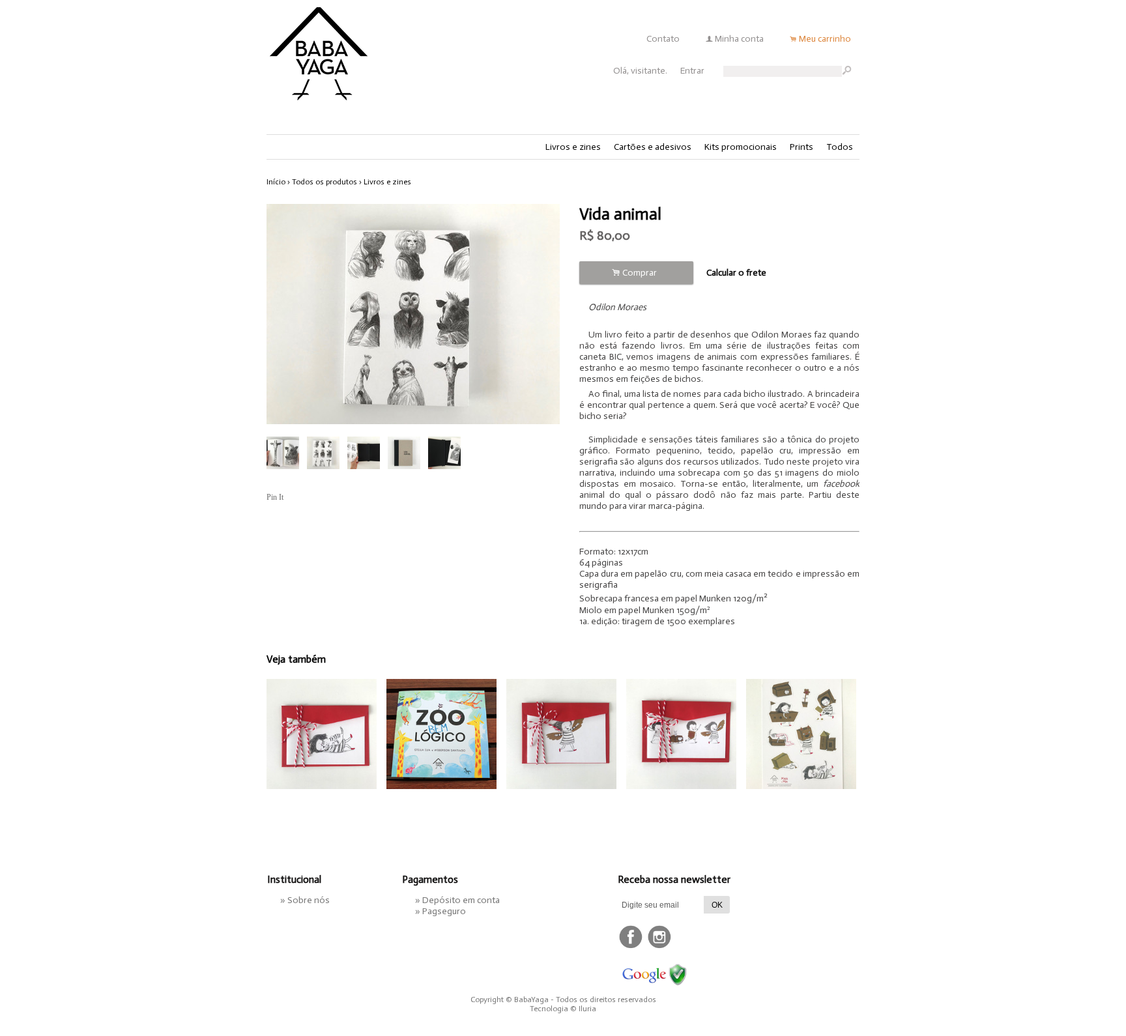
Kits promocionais (740, 146)
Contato (663, 38)
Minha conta (739, 38)
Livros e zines (573, 146)
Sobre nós (308, 900)
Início (276, 181)
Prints (801, 146)
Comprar (636, 272)
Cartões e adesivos (652, 146)
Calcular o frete (736, 272)
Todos (839, 146)
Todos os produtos (324, 181)
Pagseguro (444, 911)
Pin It (275, 497)
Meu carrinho (825, 38)
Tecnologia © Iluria (563, 1008)
